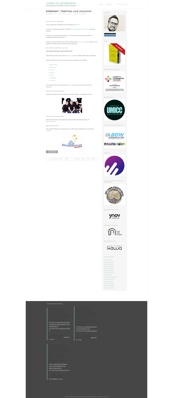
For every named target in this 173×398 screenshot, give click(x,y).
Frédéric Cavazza (109, 270)
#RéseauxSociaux (63, 324)
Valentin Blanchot (109, 283)
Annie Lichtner (108, 259)
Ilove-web (52, 80)
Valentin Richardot (109, 285)
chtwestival (64, 13)
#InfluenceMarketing (57, 366)
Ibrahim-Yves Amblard (110, 277)
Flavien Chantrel (109, 268)
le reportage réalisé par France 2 (80, 29)
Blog (101, 4)
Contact (109, 4)
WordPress (91, 396)
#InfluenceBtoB (55, 368)
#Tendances (53, 326)
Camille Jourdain (61, 3)
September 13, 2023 (56, 379)
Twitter (78, 24)
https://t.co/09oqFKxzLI (58, 322)
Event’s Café (70, 55)
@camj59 (48, 130)
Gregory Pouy (108, 275)
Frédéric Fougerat (109, 272)
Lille (55, 13)
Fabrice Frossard (109, 266)
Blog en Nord (53, 64)
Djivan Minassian (109, 262)
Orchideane (53, 78)
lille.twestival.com (51, 121)
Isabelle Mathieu (109, 279)
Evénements (49, 13)
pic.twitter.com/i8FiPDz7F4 (59, 370)
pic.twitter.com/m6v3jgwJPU (86, 331)
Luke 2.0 (52, 72)
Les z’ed (52, 70)
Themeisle (106, 396)
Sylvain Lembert (109, 281)
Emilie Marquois (109, 264)
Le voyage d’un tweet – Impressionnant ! (61, 159)
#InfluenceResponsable (58, 364)
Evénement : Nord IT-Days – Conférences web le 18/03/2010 (86, 159)
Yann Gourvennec (109, 288)
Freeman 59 (53, 67)
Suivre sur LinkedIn (110, 35)
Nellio (51, 75)
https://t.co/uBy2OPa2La (85, 327)
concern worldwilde (83, 42)
